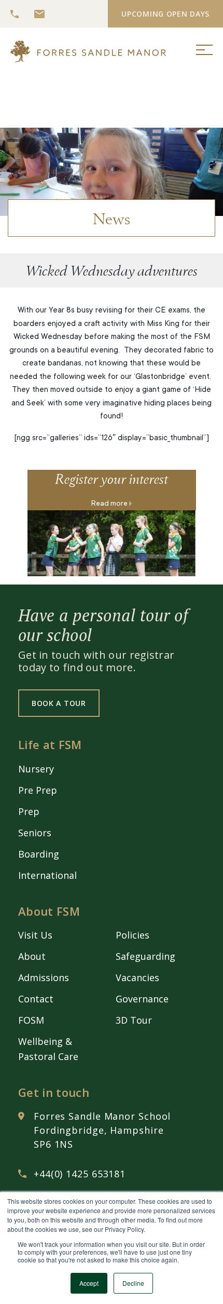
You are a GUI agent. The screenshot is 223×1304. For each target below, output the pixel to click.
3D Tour (134, 1020)
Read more (110, 504)
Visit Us (35, 935)
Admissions (43, 977)
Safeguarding (145, 956)
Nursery (36, 769)
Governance (142, 999)
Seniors (34, 832)
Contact (35, 999)
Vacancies (137, 977)
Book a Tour (59, 703)
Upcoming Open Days (165, 14)
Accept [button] (89, 1283)
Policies (132, 935)
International (47, 875)
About (32, 956)
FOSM (31, 1020)
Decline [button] (133, 1283)
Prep (28, 811)
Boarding (38, 854)
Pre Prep (37, 790)
